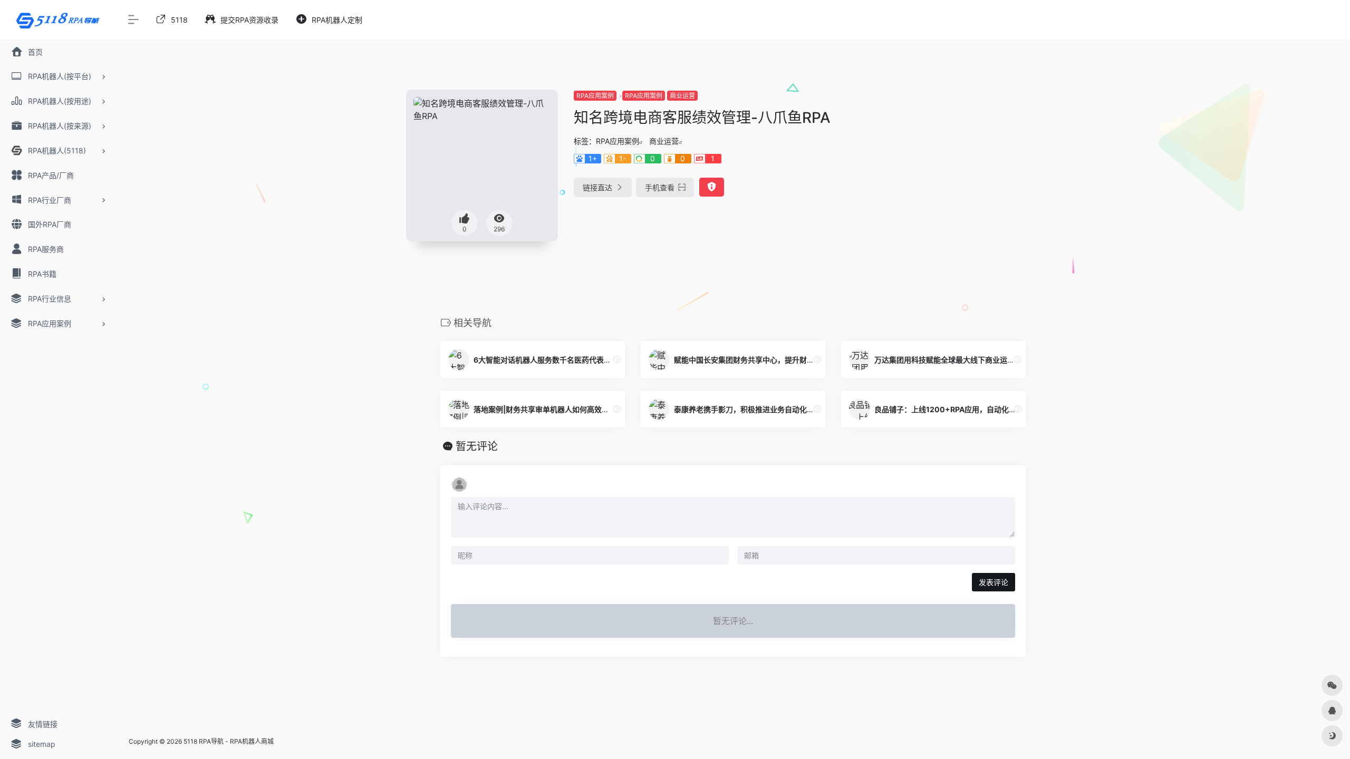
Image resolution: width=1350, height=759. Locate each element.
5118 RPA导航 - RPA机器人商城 (229, 741)
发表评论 (993, 582)
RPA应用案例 (595, 96)
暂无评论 (477, 446)
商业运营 (682, 96)
